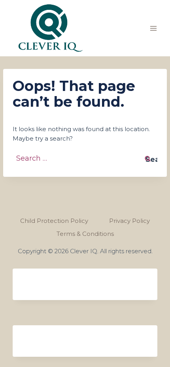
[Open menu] (153, 28)
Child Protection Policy (54, 220)
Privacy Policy (129, 220)
